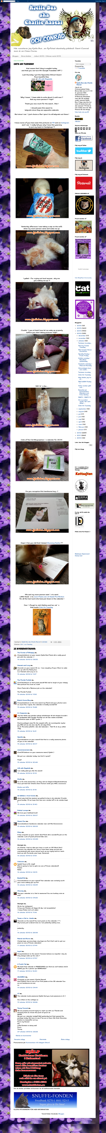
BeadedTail (21, 878)
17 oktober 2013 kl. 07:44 (27, 945)
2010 (79, 438)
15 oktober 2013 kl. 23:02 (27, 826)
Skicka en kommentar (23, 1035)
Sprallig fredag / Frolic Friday (84, 354)
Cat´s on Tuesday (26, 644)
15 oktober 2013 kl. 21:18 (27, 790)
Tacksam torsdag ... (85, 343)
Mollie (19, 779)
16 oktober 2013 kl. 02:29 (27, 885)
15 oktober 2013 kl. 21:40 (27, 804)
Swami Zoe (21, 821)
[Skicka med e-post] (54, 642)
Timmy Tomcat (22, 1008)
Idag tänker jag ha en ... (84, 378)
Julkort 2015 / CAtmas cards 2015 (47, 56)
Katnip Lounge (22, 810)
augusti (81, 411)
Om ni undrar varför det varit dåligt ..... (84, 401)
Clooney (20, 891)
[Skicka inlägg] (51, 642)
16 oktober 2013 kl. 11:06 (27, 912)
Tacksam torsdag (84, 372)
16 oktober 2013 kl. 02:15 (27, 872)
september (83, 409)
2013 (79, 333)
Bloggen (15, 56)
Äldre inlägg (65, 1039)
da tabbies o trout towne (26, 795)
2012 (79, 433)
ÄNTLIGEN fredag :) (84, 382)
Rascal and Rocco (24, 938)
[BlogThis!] (56, 642)
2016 (79, 325)
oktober (82, 341)
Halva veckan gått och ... (84, 386)
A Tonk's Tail (21, 964)
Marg (19, 832)
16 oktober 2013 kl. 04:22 (27, 898)
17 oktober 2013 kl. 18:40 (27, 971)
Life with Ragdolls (45, 79)
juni (80, 416)
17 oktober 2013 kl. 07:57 (27, 958)
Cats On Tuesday (46, 607)
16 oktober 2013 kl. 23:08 (27, 932)
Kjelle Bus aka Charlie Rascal (84, 83)
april (80, 422)
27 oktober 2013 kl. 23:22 (27, 1032)
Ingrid (19, 951)
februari (82, 427)
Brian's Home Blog (24, 700)
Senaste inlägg (19, 1039)
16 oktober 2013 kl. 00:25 (27, 839)
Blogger (61, 1114)
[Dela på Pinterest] (60, 642)
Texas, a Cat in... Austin (25, 918)
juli (80, 414)
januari (81, 429)
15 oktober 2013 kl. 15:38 (27, 707)
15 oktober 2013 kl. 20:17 (27, 744)
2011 (79, 435)
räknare (77, 121)
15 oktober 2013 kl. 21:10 (27, 773)
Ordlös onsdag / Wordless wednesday (84, 359)
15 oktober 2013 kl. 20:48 (27, 762)
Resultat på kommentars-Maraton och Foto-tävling (83, 392)
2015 (79, 328)
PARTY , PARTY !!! (84, 397)
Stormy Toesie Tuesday (83, 346)
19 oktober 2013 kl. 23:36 (27, 1002)
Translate (81, 68)
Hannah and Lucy (23, 665)
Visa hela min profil (82, 112)
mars (81, 424)
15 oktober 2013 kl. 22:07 (27, 815)
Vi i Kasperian (22, 713)
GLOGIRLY (21, 977)
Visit (83, 277)
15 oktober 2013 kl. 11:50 (27, 694)
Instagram (65, 123)
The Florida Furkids (24, 680)
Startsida (43, 1039)
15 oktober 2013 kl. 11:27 (26, 674)
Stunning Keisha (53, 543)
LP (18, 993)
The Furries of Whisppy (25, 652)
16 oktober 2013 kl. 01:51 (27, 855)
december (82, 335)
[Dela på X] (57, 642)
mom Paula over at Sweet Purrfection (49, 597)
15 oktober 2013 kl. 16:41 (26, 731)
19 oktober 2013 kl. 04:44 (27, 987)
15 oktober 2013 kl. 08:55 (27, 659)
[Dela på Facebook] (59, 642)
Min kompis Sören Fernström (85, 350)
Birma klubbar (26, 56)
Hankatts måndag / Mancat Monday (85, 364)
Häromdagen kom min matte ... (84, 368)
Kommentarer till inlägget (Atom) (38, 1042)
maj (80, 419)
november (82, 338)
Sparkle (20, 737)
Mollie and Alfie (23, 787)
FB (53, 123)
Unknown (20, 861)
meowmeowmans (23, 750)
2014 (79, 331)
